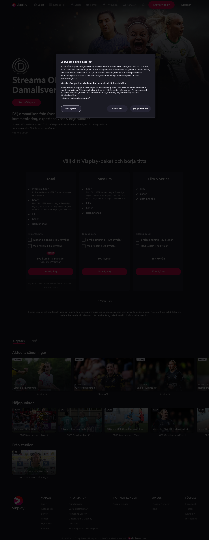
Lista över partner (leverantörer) (75, 98)
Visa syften (71, 109)
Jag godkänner (140, 109)
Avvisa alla (117, 109)
